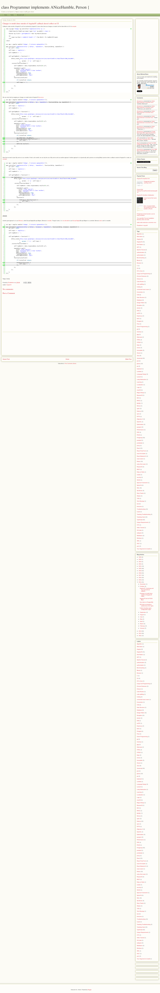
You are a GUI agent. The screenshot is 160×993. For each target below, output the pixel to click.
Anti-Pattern (140, 244)
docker (138, 308)
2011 (140, 635)
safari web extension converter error (146, 101)
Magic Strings (140, 392)
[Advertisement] (67, 343)
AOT (138, 247)
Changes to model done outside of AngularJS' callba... (146, 595)
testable (50, 220)
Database (139, 300)
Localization (140, 384)
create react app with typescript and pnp (146, 132)
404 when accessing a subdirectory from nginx (146, 605)
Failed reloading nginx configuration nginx (145, 608)
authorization (140, 255)
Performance (140, 429)
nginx (138, 408)
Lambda (139, 371)
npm (138, 413)
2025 (140, 557)
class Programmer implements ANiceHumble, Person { (45, 7)
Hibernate (139, 337)
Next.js (138, 406)
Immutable (139, 350)
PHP (138, 432)
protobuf (139, 440)
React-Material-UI (141, 456)
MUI (138, 398)
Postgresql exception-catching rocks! (149, 182)
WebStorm (139, 535)
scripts (138, 474)
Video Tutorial (140, 527)
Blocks (138, 260)
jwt (137, 366)
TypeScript (139, 519)
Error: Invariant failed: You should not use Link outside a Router (150, 207)
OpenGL (139, 421)
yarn (138, 546)
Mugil (138, 143)
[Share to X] (27, 282)
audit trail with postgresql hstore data (146, 143)
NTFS (138, 416)
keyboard (139, 368)
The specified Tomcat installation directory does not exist (145, 219)
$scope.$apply (76, 220)
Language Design (141, 374)
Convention (140, 292)
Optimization (140, 424)
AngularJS (8, 284)
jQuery (138, 363)
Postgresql (139, 437)
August (142, 614)
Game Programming (142, 326)
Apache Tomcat (141, 249)
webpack (139, 533)
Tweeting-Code (141, 517)
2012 (140, 633)
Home (5, 15)
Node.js (139, 411)
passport (139, 427)
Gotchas (139, 331)
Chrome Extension (142, 276)
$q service (41, 97)
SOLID (138, 480)
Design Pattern (141, 302)
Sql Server (139, 490)
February (142, 626)
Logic (138, 387)
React (138, 448)
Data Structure (140, 297)
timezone (139, 506)
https (138, 345)
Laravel (139, 376)
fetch (138, 318)
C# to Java (139, 271)
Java (138, 355)
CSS (138, 294)
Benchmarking (140, 257)
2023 (140, 561)
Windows (139, 538)
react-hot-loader (141, 453)
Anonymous (140, 101)
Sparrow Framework (142, 482)
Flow (138, 324)
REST (138, 469)
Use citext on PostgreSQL (146, 602)
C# (137, 268)
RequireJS (139, 466)
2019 (140, 570)
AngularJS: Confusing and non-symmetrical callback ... (147, 590)
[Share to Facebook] (29, 282)
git (137, 329)
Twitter (12, 15)
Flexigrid (139, 321)
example (74, 26)
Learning (139, 382)
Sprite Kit (139, 485)
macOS (139, 390)
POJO (138, 435)
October (142, 586)
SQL (138, 488)
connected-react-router (143, 289)
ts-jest (138, 511)
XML (138, 540)
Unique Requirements (142, 522)
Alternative (139, 236)
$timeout (21, 220)
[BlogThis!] (26, 282)
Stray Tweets (140, 493)
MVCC (138, 400)
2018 (140, 573)
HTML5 (139, 342)
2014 (140, 582)
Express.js (139, 316)
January (142, 628)
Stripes (138, 496)
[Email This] (24, 282)
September (143, 612)
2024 (140, 559)
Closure (139, 279)
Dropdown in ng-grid (142, 225)
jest (138, 361)
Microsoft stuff (20, 15)
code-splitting (140, 284)
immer (138, 347)
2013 (140, 631)
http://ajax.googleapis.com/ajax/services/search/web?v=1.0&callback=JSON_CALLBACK (46, 58)
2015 (140, 580)
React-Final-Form (141, 451)
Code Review (140, 281)
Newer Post (6, 359)
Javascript (139, 358)
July (141, 617)
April (141, 621)
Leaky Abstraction (141, 379)
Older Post (128, 359)
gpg (138, 334)
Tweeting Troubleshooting (143, 514)
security (139, 477)
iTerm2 (138, 353)
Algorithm (139, 234)
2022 (140, 564)
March (142, 623)
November (143, 584)
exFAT (138, 313)
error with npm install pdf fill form (147, 150)
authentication (140, 252)
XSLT (138, 543)
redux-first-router (141, 464)
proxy (138, 445)
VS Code (139, 530)
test (138, 503)
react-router (140, 458)
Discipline (139, 305)
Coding (139, 287)
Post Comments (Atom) (70, 363)
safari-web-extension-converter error (146, 222)
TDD (138, 498)
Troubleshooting (141, 509)
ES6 (138, 310)
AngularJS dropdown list (143, 178)
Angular (139, 239)
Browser (139, 263)
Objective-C (140, 419)
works (100, 220)
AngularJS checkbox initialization (145, 195)
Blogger (89, 989)
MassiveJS (139, 395)
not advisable (66, 220)
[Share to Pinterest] (30, 282)
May (141, 619)
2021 (140, 566)
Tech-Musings (140, 501)
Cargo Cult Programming (143, 273)
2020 (140, 568)
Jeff (138, 138)
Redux (138, 461)
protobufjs (139, 443)
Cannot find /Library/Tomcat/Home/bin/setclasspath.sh (147, 191)
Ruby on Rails (140, 472)
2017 (140, 575)
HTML (138, 339)
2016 (140, 577)
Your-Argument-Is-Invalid (143, 548)
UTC (138, 525)
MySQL (139, 403)
